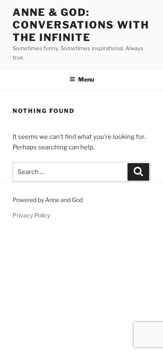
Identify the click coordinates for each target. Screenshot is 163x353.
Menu (86, 79)
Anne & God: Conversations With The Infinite (81, 24)
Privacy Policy (31, 215)
